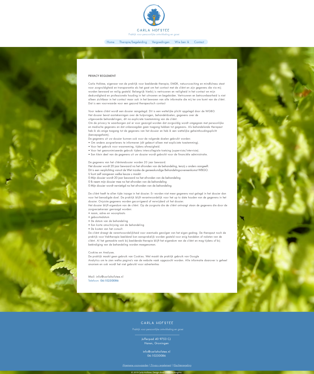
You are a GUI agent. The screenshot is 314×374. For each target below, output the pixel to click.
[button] (133, 41)
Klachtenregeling (182, 365)
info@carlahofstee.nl (109, 276)
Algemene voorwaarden (135, 365)
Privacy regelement (160, 365)
